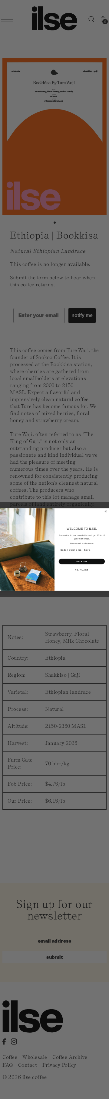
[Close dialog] (105, 511)
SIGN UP (82, 561)
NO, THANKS (81, 570)
